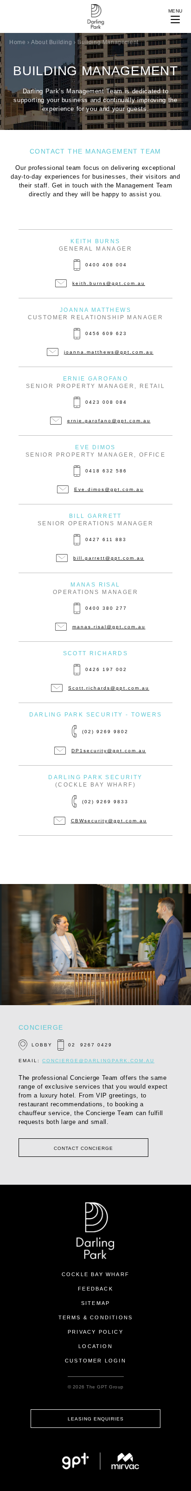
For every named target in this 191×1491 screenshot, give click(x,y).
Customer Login (95, 1360)
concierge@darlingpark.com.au (98, 1060)
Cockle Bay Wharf (95, 1274)
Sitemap (95, 1303)
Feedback (95, 1288)
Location (95, 1346)
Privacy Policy (95, 1332)
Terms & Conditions (95, 1317)
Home (17, 42)
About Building (51, 42)
